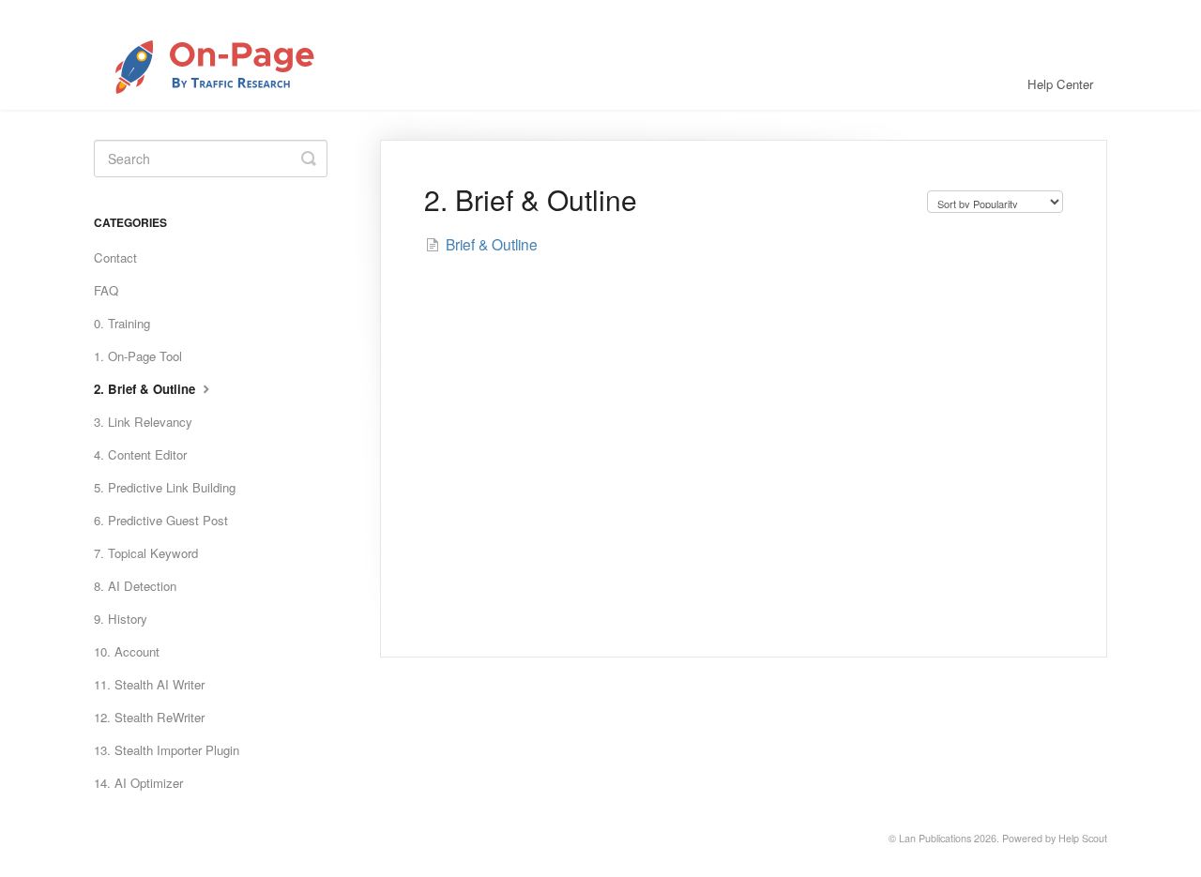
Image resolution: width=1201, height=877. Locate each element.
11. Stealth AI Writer (149, 684)
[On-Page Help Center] (241, 55)
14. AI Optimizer (138, 783)
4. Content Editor (140, 454)
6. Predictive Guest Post (161, 520)
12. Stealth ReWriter (149, 717)
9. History (120, 619)
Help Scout (1082, 838)
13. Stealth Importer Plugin (166, 750)
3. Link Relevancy (143, 422)
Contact (115, 257)
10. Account (127, 651)
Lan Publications (935, 838)
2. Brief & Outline (146, 389)
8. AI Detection (135, 586)
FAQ (106, 290)
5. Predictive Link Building (165, 487)
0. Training (122, 323)
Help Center (1060, 84)
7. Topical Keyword (146, 553)
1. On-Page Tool (138, 356)
